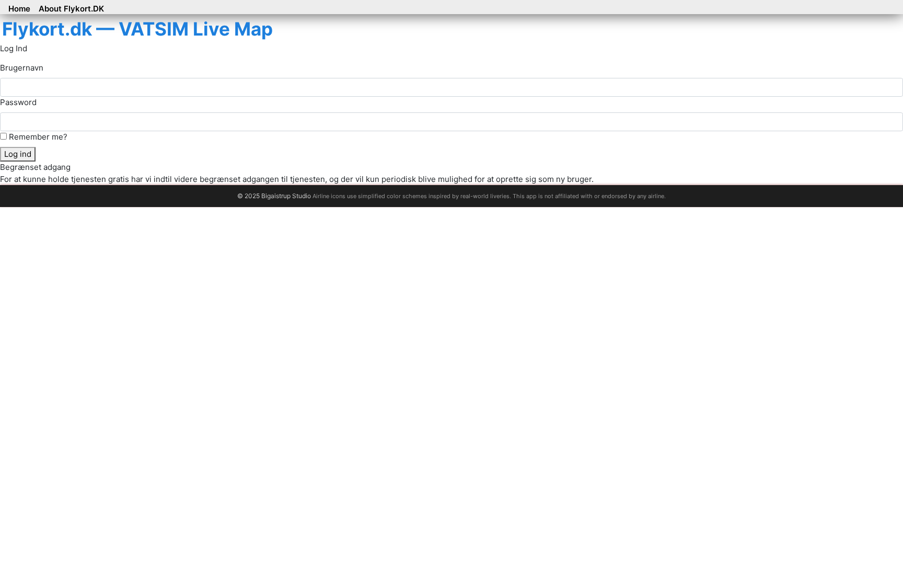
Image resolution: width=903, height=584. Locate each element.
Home (19, 9)
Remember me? (37, 137)
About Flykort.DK (71, 9)
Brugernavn (21, 68)
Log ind (17, 154)
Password (18, 102)
